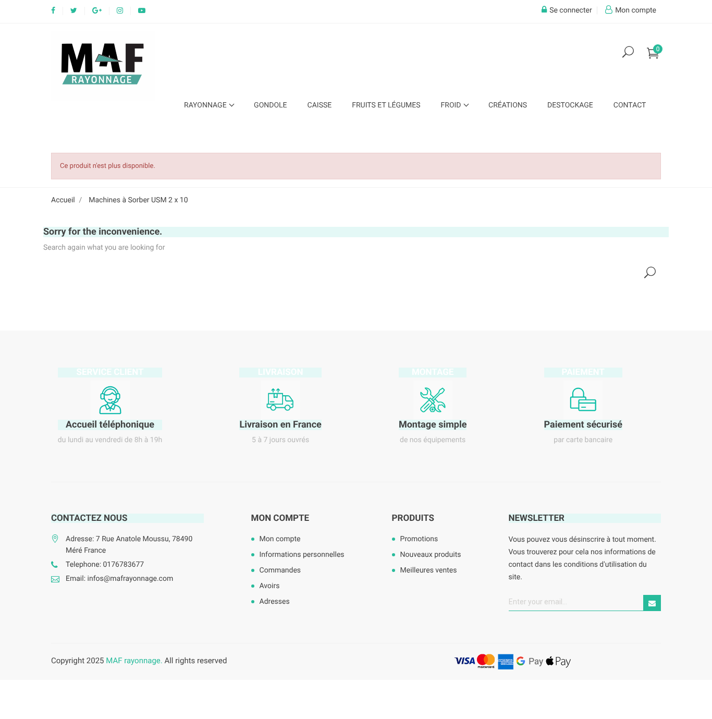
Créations (507, 105)
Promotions (419, 539)
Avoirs (270, 586)
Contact (629, 105)
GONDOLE (270, 105)
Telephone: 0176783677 (105, 564)
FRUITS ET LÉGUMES (386, 105)
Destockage (570, 105)
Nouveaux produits (430, 555)
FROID (452, 105)
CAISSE (320, 105)
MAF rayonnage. (134, 660)
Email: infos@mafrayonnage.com (119, 579)
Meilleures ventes (428, 570)
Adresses (275, 602)
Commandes (280, 570)
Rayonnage (206, 105)
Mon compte (280, 518)
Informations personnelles (302, 555)
